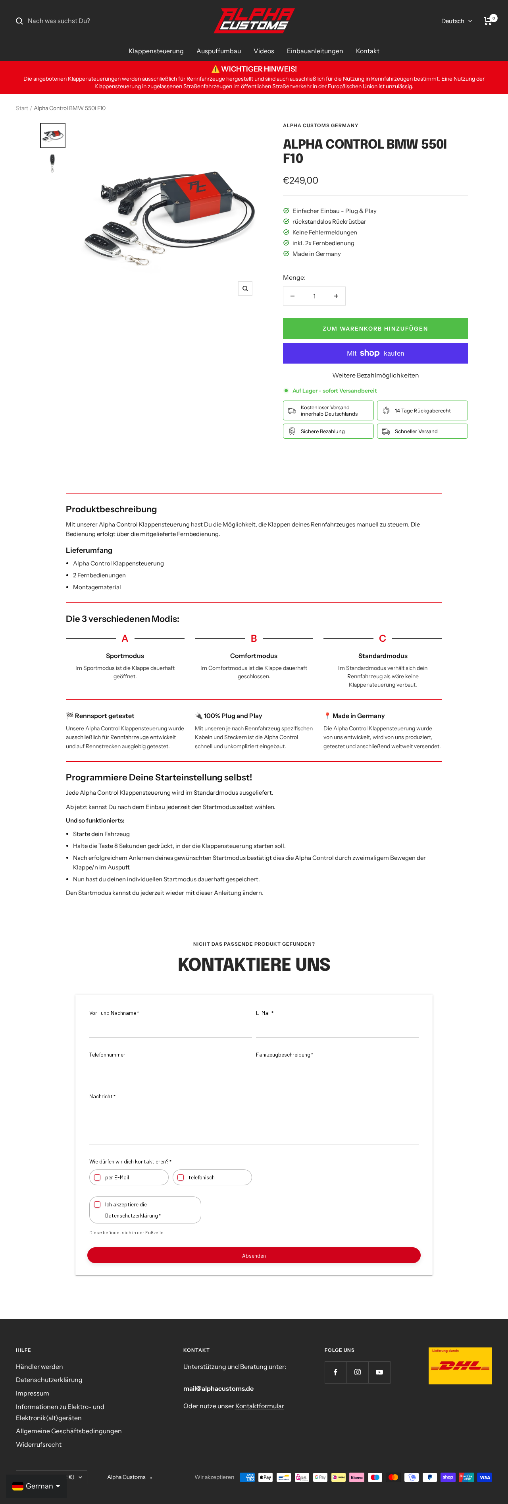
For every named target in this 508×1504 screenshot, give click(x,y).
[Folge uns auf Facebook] (335, 1372)
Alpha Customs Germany (320, 125)
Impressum (32, 1393)
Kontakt (367, 51)
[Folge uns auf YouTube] (379, 1372)
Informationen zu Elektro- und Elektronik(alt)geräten (60, 1412)
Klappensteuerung (156, 51)
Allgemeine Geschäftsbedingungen (69, 1431)
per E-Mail (117, 1177)
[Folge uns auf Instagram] (357, 1372)
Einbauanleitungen (315, 51)
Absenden (254, 1255)
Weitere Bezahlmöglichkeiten (375, 375)
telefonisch (202, 1177)
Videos (264, 51)
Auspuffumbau (218, 51)
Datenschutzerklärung (49, 1380)
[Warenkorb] (488, 21)
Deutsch (452, 21)
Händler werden (39, 1366)
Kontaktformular (259, 1406)
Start (22, 108)
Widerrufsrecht (39, 1444)
